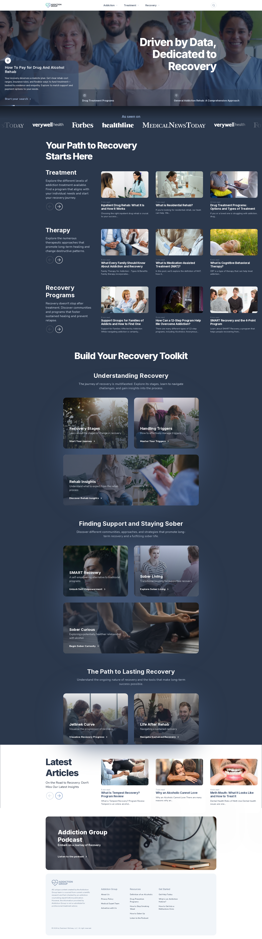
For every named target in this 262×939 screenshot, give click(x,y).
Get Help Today (165, 894)
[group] (124, 97)
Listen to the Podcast (139, 918)
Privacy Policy (107, 899)
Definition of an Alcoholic (141, 894)
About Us (105, 894)
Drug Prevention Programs (137, 900)
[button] (50, 206)
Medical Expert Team (110, 903)
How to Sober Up (137, 913)
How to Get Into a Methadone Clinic (166, 907)
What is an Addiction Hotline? (168, 900)
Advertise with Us (109, 908)
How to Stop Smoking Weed (139, 907)
